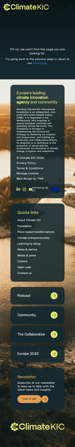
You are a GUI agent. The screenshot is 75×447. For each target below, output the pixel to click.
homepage (40, 63)
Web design (24, 178)
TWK (40, 178)
